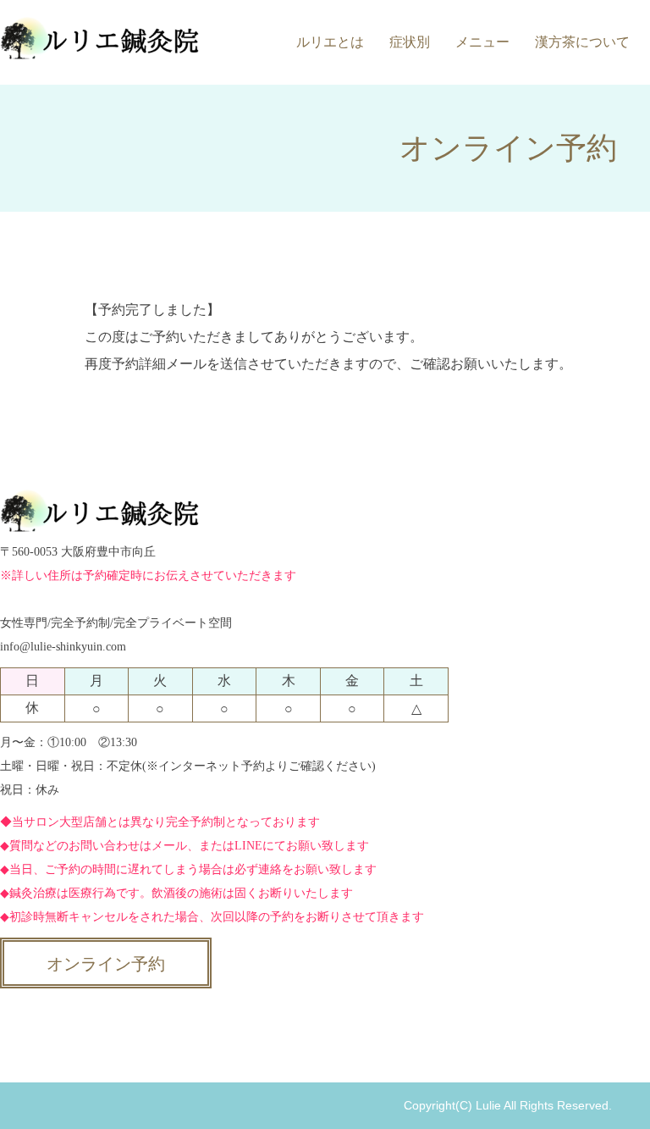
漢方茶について (582, 42)
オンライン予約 (106, 964)
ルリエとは (330, 42)
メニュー (482, 42)
